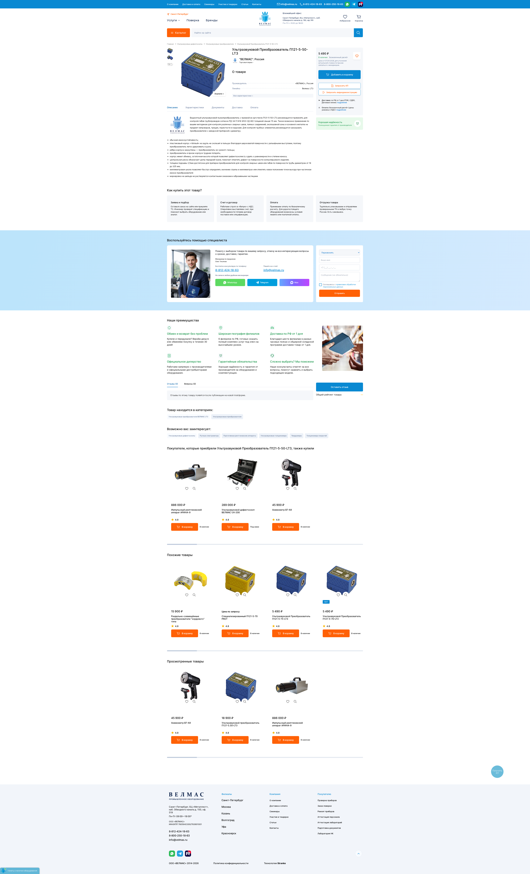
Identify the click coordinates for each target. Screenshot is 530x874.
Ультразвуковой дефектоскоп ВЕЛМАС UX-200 (238, 511)
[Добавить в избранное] (357, 56)
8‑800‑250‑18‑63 (333, 4)
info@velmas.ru (288, 4)
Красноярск (229, 833)
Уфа (224, 826)
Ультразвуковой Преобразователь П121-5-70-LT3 (342, 617)
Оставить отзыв (339, 387)
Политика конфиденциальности (230, 863)
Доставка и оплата (191, 4)
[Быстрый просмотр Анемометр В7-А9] (295, 488)
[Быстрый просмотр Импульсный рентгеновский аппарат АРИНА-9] (194, 488)
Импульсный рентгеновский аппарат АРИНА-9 (186, 511)
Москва (226, 806)
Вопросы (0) (190, 384)
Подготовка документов (329, 828)
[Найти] (358, 32)
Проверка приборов (327, 800)
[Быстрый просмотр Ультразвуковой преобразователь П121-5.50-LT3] (245, 701)
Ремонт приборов (326, 811)
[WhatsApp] (347, 4)
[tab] (172, 108)
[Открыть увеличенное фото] (203, 73)
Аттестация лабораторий (330, 822)
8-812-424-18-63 (227, 270)
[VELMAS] (265, 18)
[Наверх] (358, 853)
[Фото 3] (170, 64)
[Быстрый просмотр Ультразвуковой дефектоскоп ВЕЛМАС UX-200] (245, 488)
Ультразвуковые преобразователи (220, 44)
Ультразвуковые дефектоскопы (189, 44)
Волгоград (228, 820)
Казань (226, 813)
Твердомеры (296, 436)
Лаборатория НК (325, 833)
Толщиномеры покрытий (317, 436)
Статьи (244, 4)
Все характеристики (242, 96)
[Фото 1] (170, 51)
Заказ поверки (325, 806)
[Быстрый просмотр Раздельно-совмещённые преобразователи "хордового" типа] (194, 595)
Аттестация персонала (329, 817)
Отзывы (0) (172, 384)
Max (296, 282)
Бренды (212, 20)
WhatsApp (232, 282)
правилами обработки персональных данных (339, 285)
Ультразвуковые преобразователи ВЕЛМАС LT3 (188, 417)
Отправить (339, 293)
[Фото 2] (170, 58)
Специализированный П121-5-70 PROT (240, 617)
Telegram (264, 282)
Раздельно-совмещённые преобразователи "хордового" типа (187, 619)
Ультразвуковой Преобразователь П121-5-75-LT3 (291, 617)
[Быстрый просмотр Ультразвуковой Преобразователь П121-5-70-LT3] (346, 595)
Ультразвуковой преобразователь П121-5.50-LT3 (240, 724)
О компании (172, 4)
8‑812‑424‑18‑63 (312, 4)
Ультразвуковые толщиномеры (274, 436)
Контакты (256, 4)
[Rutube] (360, 4)
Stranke (281, 863)
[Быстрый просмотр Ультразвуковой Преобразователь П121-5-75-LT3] (295, 595)
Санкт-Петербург (232, 800)
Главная (170, 44)
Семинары (209, 4)
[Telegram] (353, 4)
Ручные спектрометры (209, 436)
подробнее (342, 102)
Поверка (192, 20)
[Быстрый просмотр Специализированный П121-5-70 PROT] (245, 595)
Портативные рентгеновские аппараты (239, 436)
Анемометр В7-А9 (282, 510)
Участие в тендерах (227, 4)
